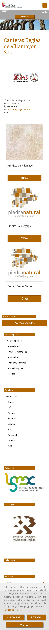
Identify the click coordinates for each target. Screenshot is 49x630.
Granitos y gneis (17, 368)
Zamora (11, 440)
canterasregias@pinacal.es (19, 109)
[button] (45, 12)
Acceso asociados (25, 323)
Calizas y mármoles (18, 351)
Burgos (11, 402)
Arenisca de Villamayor (21, 165)
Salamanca (12, 418)
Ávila (10, 445)
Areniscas (14, 346)
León (10, 407)
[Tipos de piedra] (7, 340)
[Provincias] (7, 396)
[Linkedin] (7, 11)
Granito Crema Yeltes (20, 286)
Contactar (24, 16)
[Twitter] (5, 11)
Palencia (11, 413)
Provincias (12, 396)
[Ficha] (24, 142)
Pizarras (11, 373)
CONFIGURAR (13, 617)
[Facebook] (3, 11)
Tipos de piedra (15, 340)
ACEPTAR (24, 624)
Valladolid (12, 435)
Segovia (11, 424)
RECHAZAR (36, 617)
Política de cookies (13, 609)
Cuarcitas (14, 357)
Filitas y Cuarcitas (18, 362)
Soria (10, 429)
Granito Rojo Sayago (19, 226)
